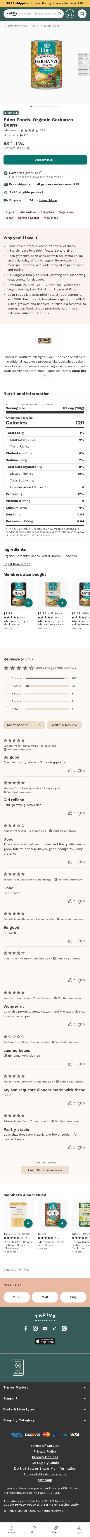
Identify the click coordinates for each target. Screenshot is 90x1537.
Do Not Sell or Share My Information (45, 1468)
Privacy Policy (45, 1451)
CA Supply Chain (45, 1463)
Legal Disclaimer (16, 564)
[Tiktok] (54, 1328)
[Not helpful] (79, 771)
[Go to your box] (82, 13)
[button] (82, 13)
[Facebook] (26, 1328)
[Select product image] (46, 66)
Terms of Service (45, 1446)
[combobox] (33, 13)
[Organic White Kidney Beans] (53, 594)
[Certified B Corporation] (26, 1367)
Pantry (35, 25)
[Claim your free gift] (70, 13)
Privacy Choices (45, 1457)
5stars (16, 678)
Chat (17, 1297)
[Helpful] (70, 770)
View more (51, 217)
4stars (16, 685)
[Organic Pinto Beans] (53, 1214)
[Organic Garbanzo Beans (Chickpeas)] (18, 1214)
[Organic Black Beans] (18, 594)
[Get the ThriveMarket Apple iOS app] (45, 1341)
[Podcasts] (64, 1328)
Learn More (48, 200)
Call (45, 1297)
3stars (16, 693)
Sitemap (45, 1480)
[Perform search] (11, 14)
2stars (16, 701)
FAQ (73, 1297)
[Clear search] (60, 14)
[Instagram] (35, 1328)
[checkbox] (45, 678)
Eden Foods (11, 130)
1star (15, 708)
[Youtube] (45, 1328)
